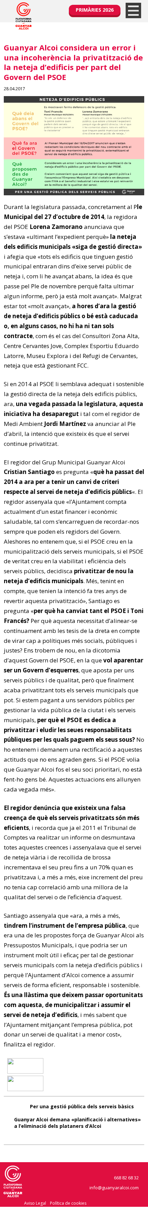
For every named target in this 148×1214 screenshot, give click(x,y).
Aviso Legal (35, 1203)
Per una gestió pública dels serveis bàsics (82, 1106)
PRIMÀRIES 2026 (95, 10)
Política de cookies (68, 1203)
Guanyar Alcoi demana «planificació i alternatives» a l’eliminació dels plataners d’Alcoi (77, 1122)
